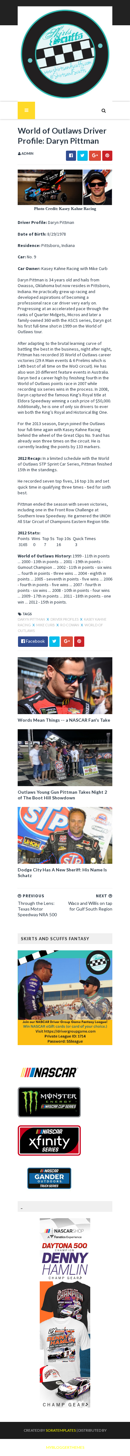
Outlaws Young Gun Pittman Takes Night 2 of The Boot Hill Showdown (62, 794)
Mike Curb (46, 625)
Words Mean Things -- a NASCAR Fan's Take (64, 720)
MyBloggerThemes (65, 1447)
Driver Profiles (64, 619)
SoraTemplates (61, 1430)
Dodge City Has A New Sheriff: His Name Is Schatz (62, 872)
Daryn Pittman (32, 619)
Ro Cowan (70, 625)
